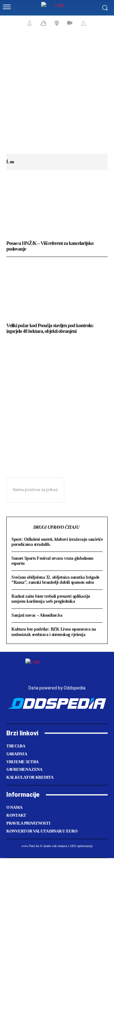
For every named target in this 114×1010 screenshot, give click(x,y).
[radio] (56, 22)
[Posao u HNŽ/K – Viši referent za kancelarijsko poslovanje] (57, 208)
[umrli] (83, 22)
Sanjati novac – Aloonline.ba (36, 615)
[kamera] (69, 22)
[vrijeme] (43, 22)
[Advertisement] (57, 95)
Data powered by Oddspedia (57, 687)
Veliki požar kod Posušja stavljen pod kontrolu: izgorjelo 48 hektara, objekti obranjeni (49, 328)
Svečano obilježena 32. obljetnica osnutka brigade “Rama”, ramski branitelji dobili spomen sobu (55, 580)
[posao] (28, 22)
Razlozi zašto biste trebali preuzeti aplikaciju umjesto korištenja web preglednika (50, 599)
